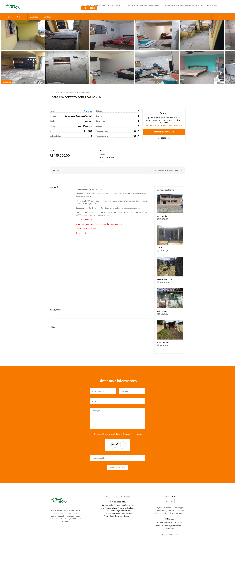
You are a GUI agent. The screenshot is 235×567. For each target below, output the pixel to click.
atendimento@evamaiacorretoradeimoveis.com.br (102, 5)
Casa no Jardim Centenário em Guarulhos (117, 505)
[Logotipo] (21, 7)
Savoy (159, 248)
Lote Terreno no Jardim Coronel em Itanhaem (118, 508)
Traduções (222, 17)
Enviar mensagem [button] (117, 467)
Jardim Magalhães (83, 92)
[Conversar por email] (172, 501)
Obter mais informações (164, 132)
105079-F (213, 5)
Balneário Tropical (164, 279)
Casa (60, 92)
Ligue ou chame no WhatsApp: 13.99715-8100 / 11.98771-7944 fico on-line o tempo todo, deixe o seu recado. (164, 5)
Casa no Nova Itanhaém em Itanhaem (118, 513)
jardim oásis (162, 216)
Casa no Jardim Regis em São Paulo (118, 511)
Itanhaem (69, 92)
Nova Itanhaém (163, 342)
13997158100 (90, 8)
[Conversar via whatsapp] (167, 501)
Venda (20, 17)
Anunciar (34, 17)
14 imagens (6, 82)
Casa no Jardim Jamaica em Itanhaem (117, 516)
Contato (47, 17)
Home (9, 17)
